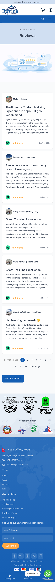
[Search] (43, 19)
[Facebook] (14, 556)
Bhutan (5, 484)
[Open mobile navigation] (49, 19)
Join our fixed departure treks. (27, 2)
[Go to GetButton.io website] (48, 579)
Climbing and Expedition (12, 508)
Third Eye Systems (33, 565)
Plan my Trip (10, 579)
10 (25, 366)
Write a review (13, 378)
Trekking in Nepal (9, 500)
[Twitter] (21, 556)
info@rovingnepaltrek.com (17, 464)
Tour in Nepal (7, 504)
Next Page (35, 366)
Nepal (4, 475)
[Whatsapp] (34, 556)
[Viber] (41, 556)
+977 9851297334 (14, 460)
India (4, 489)
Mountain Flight (9, 517)
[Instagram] (27, 556)
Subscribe (11, 545)
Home (22, 29)
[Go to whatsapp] (48, 573)
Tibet (4, 480)
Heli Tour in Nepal (9, 513)
